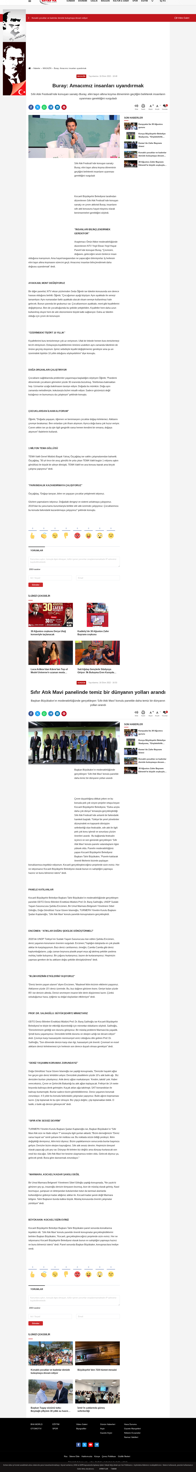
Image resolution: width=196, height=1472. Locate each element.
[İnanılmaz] (100, 531)
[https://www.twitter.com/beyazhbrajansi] (84, 1445)
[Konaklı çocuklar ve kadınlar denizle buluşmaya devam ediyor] (50, 1353)
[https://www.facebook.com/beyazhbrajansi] (78, 1445)
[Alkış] (44, 531)
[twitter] (37, 107)
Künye (97, 1456)
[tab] (36, 550)
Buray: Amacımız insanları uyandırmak (70, 68)
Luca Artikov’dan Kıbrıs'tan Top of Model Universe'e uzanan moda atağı (49, 671)
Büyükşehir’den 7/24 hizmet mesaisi (97, 1370)
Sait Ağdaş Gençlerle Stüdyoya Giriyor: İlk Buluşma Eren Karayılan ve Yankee (96, 671)
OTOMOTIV (36, 1429)
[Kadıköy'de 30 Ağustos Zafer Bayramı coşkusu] (97, 615)
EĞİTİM (55, 1424)
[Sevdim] (55, 531)
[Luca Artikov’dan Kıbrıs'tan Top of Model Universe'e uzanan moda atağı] (50, 653)
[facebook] (31, 107)
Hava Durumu (130, 1424)
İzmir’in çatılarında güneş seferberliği (91, 1409)
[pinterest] (64, 107)
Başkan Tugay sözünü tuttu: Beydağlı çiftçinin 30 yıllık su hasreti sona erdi (50, 1410)
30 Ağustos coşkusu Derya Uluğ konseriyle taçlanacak (48, 633)
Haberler (36, 68)
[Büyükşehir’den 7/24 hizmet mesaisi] (97, 1353)
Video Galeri (183, 18)
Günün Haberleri (107, 1424)
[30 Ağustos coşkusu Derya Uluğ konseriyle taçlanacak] (50, 615)
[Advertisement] (98, 45)
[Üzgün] (111, 531)
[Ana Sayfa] (29, 68)
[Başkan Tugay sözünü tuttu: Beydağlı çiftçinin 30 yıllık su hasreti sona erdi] (50, 1391)
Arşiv (102, 1429)
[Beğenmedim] (66, 531)
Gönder (35, 585)
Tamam (114, 1469)
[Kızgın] (77, 531)
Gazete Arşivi (106, 1433)
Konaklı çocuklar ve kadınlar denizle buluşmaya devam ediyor (50, 1371)
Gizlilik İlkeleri (124, 1456)
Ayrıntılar (103, 1469)
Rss (65, 1456)
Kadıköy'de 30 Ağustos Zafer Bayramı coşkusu (93, 633)
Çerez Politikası (109, 1456)
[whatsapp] (44, 107)
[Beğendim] (32, 531)
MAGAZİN (47, 68)
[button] (28, 18)
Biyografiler (81, 1429)
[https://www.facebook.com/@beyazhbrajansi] (90, 1445)
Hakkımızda (86, 1456)
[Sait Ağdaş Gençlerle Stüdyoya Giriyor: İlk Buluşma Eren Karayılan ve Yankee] (97, 653)
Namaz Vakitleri (131, 1437)
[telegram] (50, 107)
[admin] (97, 1445)
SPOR (55, 1429)
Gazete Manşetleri (132, 1429)
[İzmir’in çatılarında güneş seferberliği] (97, 1391)
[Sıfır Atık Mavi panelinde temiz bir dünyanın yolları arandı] (74, 743)
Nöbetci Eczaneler (132, 1433)
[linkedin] (57, 107)
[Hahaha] (88, 531)
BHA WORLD (36, 1424)
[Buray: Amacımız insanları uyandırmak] (74, 136)
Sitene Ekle (74, 1456)
